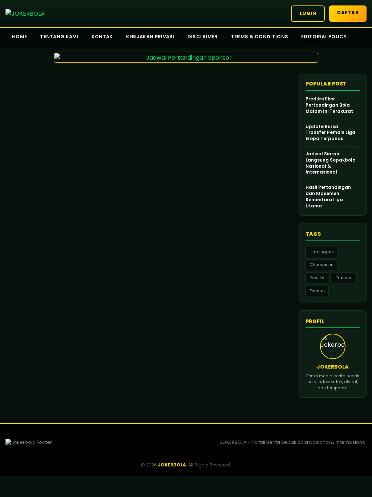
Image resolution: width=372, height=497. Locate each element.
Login (308, 13)
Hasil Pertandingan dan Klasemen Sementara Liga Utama (328, 196)
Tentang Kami (59, 36)
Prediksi (318, 278)
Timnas (317, 291)
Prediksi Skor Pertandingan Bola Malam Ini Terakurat (329, 105)
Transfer (344, 278)
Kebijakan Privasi (150, 36)
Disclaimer (202, 36)
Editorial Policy (324, 36)
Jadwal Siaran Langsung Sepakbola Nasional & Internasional (331, 163)
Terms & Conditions (259, 36)
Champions (321, 264)
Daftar (348, 12)
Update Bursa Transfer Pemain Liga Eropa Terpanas (330, 133)
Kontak (102, 36)
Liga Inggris (322, 252)
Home (19, 36)
